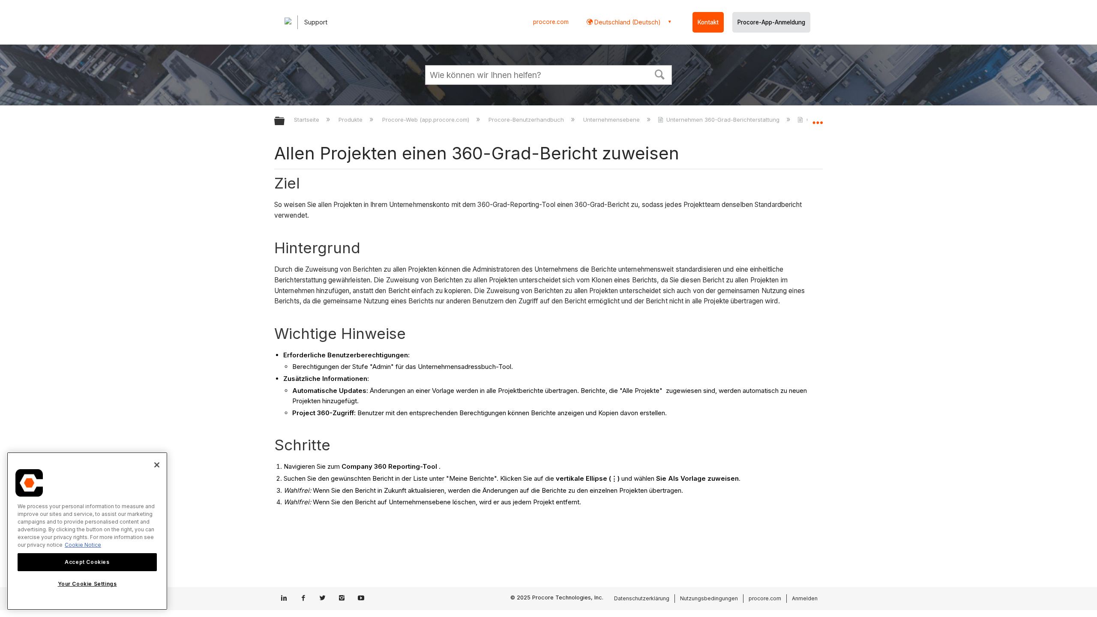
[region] (87, 531)
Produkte (351, 119)
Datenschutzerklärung (641, 598)
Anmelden (805, 598)
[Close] (156, 464)
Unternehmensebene (612, 119)
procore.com (551, 21)
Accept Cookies (87, 562)
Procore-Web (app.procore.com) (426, 119)
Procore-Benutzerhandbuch (527, 119)
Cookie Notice (83, 545)
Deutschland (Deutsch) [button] (627, 22)
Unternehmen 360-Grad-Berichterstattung (723, 119)
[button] (660, 74)
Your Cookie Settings (87, 584)
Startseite (307, 119)
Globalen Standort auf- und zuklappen (817, 118)
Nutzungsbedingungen (709, 598)
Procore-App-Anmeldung (771, 22)
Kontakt (708, 22)
